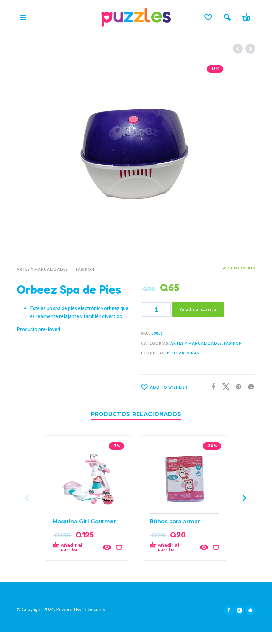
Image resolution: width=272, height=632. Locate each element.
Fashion (85, 269)
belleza (176, 353)
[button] (23, 17)
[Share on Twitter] (224, 386)
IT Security (93, 609)
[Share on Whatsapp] (249, 386)
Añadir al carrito (198, 309)
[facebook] (229, 610)
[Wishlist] (119, 547)
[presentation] (27, 498)
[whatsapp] (250, 610)
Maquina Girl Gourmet (84, 521)
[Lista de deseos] (208, 17)
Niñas (193, 353)
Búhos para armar (175, 521)
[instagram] (239, 610)
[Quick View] (107, 547)
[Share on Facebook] (211, 386)
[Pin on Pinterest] (236, 386)
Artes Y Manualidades (42, 269)
